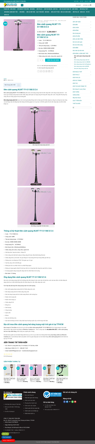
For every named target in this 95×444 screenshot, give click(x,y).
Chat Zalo (5, 433)
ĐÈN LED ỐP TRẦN (55, 12)
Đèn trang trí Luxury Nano (79, 89)
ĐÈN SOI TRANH (77, 80)
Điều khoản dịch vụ (30, 413)
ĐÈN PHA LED (76, 12)
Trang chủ (40, 20)
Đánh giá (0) (10, 80)
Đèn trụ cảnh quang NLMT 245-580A (21, 379)
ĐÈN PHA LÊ (39, 9)
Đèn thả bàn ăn (48, 9)
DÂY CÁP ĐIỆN (76, 22)
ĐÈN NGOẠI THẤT (84, 9)
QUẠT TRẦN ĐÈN (40, 12)
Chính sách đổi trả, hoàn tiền (32, 408)
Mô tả (5, 80)
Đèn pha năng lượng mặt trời (81, 68)
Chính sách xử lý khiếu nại (31, 411)
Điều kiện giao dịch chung (31, 397)
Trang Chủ (6, 9)
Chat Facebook (6, 437)
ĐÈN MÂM (32, 9)
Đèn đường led (76, 33)
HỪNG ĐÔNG (76, 95)
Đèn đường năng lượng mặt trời (81, 60)
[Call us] (72, 402)
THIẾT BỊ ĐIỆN (76, 103)
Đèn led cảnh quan (77, 42)
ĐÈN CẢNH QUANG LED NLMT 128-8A (62, 379)
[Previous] (4, 375)
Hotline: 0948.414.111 (8, 440)
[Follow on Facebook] (89, 1)
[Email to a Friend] (44, 71)
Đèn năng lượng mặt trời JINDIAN (82, 62)
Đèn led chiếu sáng (66, 12)
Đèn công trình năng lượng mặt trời (46, 67)
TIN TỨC (88, 12)
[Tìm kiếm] (22, 5)
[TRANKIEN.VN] (11, 5)
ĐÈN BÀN (47, 12)
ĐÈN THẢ (55, 9)
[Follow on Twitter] (90, 1)
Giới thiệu (76, 1)
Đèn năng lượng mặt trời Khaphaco (82, 64)
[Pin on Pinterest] (46, 71)
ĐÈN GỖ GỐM (76, 36)
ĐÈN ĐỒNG (22, 12)
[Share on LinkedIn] (49, 71)
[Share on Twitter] (41, 71)
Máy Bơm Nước (77, 97)
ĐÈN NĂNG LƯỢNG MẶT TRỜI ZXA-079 (9, 379)
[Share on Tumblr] (52, 71)
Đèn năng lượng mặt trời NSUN (81, 66)
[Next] (68, 375)
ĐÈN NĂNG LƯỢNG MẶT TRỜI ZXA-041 (49, 379)
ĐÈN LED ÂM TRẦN (30, 12)
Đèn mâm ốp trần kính (23, 9)
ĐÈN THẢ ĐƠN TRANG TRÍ (65, 9)
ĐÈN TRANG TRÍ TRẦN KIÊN (15, 342)
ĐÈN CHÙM (12, 9)
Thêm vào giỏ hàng (53, 60)
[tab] (5, 80)
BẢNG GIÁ (82, 12)
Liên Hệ (86, 1)
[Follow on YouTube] (75, 402)
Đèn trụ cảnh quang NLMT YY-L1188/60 (35, 379)
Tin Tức (81, 1)
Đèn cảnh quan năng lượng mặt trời (82, 56)
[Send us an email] (70, 402)
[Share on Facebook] (38, 71)
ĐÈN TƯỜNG (75, 9)
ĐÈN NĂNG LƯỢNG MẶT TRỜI (11, 12)
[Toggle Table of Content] (17, 85)
